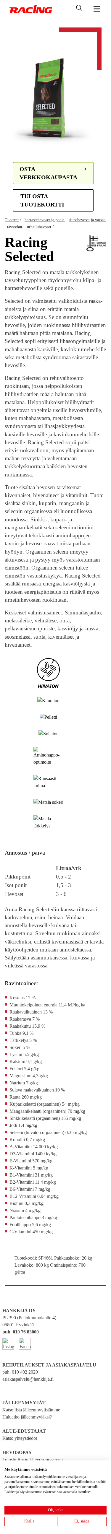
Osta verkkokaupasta (48, 173)
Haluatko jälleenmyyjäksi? (27, 1416)
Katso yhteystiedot (19, 1438)
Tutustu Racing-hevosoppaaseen (32, 1459)
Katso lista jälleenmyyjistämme (31, 1409)
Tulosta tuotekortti (42, 200)
